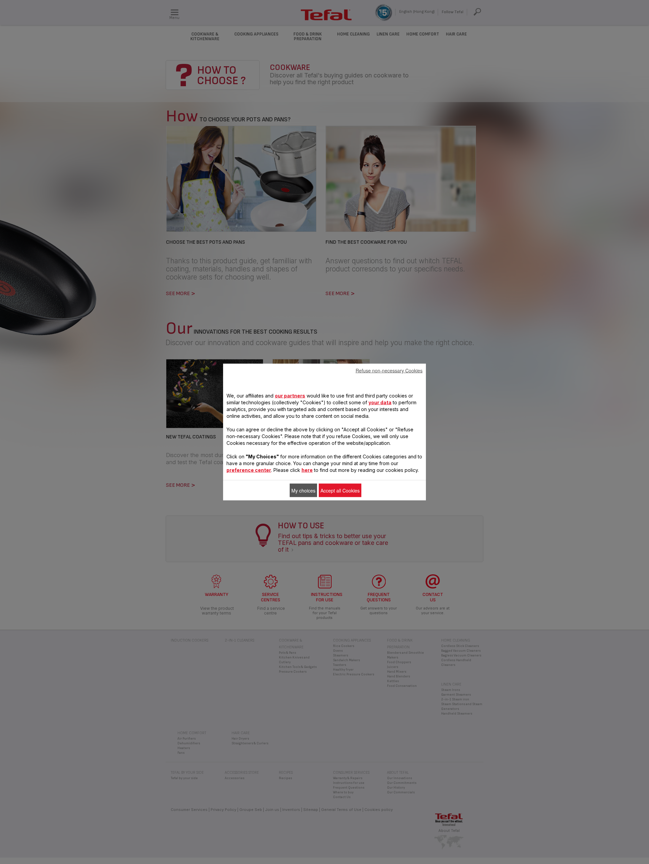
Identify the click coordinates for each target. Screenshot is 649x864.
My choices (303, 490)
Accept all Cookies (340, 490)
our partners (290, 396)
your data (379, 402)
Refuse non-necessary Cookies (389, 370)
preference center (248, 470)
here (307, 470)
